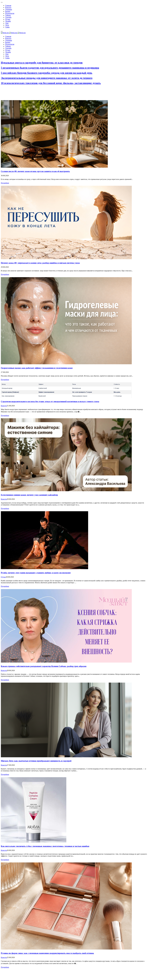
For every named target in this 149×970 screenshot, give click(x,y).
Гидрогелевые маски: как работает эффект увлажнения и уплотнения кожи (37, 368)
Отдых (3, 577)
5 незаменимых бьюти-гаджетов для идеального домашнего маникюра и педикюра (50, 67)
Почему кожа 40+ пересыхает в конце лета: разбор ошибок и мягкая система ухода (40, 263)
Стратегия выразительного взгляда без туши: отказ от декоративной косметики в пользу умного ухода (50, 401)
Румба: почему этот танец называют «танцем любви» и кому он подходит (36, 573)
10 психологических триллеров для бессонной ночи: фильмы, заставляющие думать (51, 83)
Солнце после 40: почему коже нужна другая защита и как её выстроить (35, 171)
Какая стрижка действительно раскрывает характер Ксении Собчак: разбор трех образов (43, 666)
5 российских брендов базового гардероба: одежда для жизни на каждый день (46, 72)
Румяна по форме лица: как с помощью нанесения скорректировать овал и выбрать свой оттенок (47, 953)
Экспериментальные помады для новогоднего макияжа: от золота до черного (46, 78)
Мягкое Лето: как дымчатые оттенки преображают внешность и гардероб (36, 761)
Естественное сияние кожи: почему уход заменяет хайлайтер (29, 495)
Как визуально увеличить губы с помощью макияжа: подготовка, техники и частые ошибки (45, 846)
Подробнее (5, 183)
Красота (4, 406)
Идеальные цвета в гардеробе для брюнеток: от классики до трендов (42, 62)
